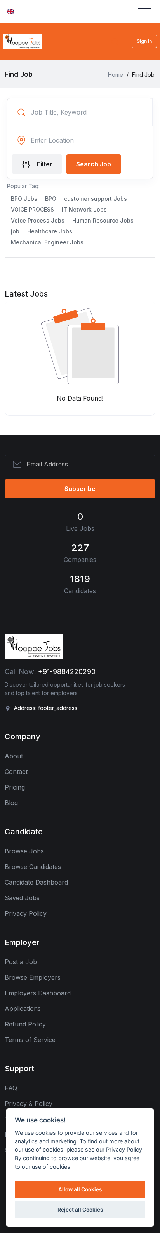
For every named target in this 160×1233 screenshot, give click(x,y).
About (14, 756)
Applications (23, 1008)
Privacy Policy (26, 913)
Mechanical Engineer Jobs (47, 242)
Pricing (15, 787)
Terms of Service (30, 1040)
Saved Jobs (22, 898)
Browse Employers (33, 977)
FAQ (11, 1088)
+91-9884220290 (67, 672)
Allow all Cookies (80, 1189)
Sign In (144, 41)
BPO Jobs (24, 198)
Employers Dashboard (38, 993)
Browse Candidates (33, 867)
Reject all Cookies (80, 1210)
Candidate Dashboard (36, 882)
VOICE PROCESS (32, 209)
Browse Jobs (24, 851)
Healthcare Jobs (49, 231)
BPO (50, 198)
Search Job (93, 164)
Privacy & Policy (28, 1104)
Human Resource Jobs (103, 220)
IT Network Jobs (84, 209)
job (15, 231)
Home (115, 74)
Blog (11, 803)
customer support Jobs (95, 198)
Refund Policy (25, 1024)
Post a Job (21, 962)
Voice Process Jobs (37, 220)
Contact (16, 771)
